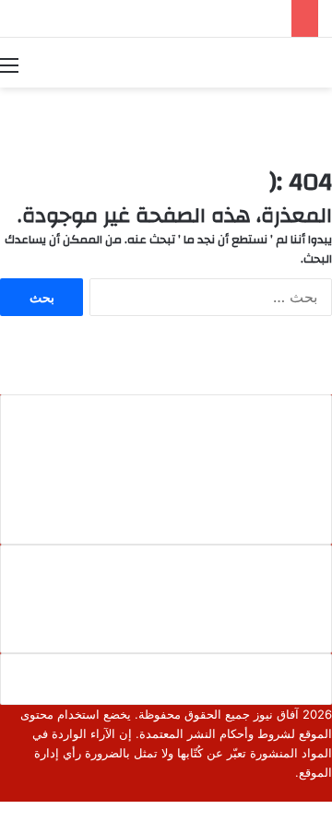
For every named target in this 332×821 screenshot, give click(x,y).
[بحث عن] (323, 64)
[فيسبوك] (327, 791)
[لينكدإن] (297, 791)
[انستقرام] (268, 791)
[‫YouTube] (283, 791)
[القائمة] (9, 64)
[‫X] (312, 791)
